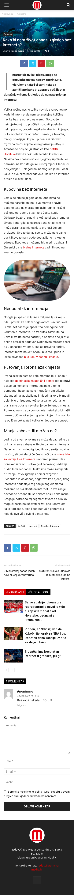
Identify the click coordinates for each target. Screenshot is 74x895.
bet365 (21, 526)
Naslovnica (7, 13)
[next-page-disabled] (12, 670)
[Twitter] (32, 63)
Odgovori (21, 705)
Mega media (17, 50)
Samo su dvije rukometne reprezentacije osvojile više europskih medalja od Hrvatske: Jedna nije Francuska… (45, 611)
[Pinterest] (41, 63)
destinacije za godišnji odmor (34, 381)
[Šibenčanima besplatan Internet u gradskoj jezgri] (13, 656)
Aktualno (21, 13)
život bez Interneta (50, 526)
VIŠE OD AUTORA (38, 592)
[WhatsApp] (50, 63)
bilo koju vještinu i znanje (41, 357)
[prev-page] (6, 670)
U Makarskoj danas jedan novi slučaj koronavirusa (19, 573)
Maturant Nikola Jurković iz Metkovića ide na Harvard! (54, 575)
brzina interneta (33, 247)
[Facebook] (24, 63)
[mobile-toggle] (6, 5)
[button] (68, 5)
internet (33, 526)
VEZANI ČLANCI (15, 592)
